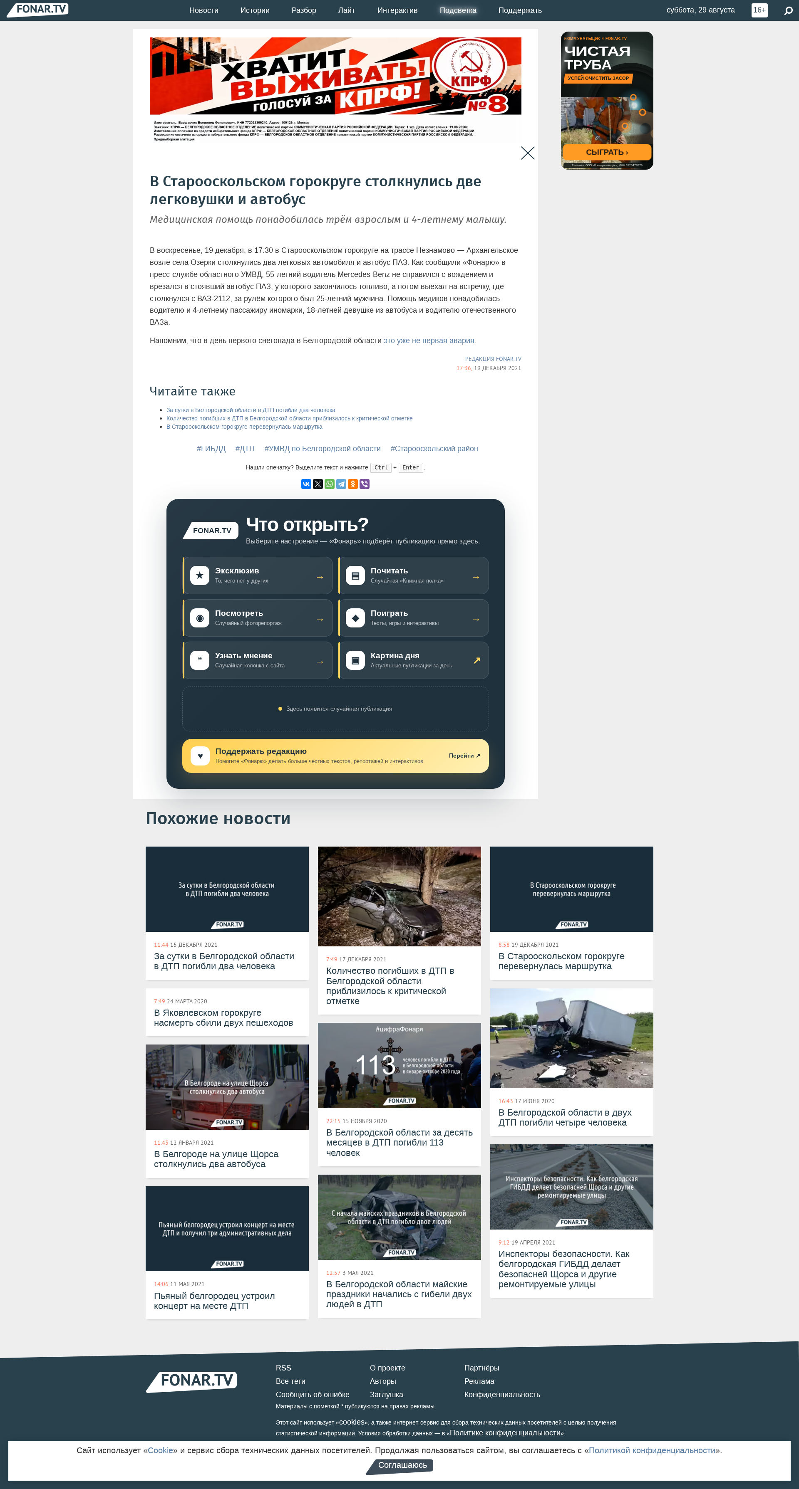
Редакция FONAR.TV (493, 359)
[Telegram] (341, 484)
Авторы (383, 1381)
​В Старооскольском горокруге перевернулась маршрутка (244, 427)
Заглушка (386, 1395)
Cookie (160, 1450)
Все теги (290, 1381)
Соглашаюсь (402, 1464)
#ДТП (245, 449)
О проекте (387, 1368)
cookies (352, 1422)
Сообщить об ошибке (313, 1395)
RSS (283, 1368)
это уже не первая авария (429, 341)
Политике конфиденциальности (505, 1433)
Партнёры (481, 1368)
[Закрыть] (528, 153)
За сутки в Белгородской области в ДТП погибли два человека (250, 410)
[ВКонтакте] (306, 484)
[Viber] (365, 484)
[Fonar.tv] (37, 10)
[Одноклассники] (353, 484)
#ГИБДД (211, 449)
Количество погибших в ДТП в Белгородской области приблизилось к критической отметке (289, 418)
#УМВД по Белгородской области (323, 449)
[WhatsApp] (330, 484)
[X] (318, 484)
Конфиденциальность (502, 1395)
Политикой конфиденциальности (652, 1450)
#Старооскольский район (434, 449)
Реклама (479, 1381)
